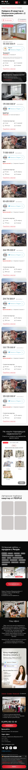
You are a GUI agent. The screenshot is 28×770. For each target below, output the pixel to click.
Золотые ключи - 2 (5, 562)
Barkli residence (22, 559)
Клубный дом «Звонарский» (7, 555)
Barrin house (17, 553)
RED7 (4, 161)
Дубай (7, 3)
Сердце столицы (15, 562)
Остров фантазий (13, 559)
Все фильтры (8, 20)
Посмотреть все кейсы (14, 584)
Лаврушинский (18, 555)
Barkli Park (6, 113)
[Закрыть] (26, 756)
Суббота (9, 557)
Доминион (10, 553)
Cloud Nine (4, 553)
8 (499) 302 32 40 (9, 722)
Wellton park (4, 564)
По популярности (22, 20)
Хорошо (14, 766)
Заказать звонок (9, 725)
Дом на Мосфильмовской (17, 557)
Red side (23, 553)
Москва (3, 3)
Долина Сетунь (5, 559)
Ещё (21, 58)
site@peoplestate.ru (6, 751)
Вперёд (21, 482)
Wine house (22, 562)
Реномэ (3, 557)
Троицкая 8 (6, 53)
